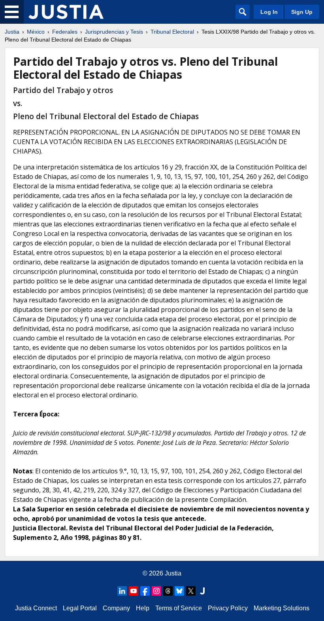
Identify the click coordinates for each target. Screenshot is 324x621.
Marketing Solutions (281, 608)
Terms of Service (178, 608)
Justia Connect (36, 608)
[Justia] (66, 12)
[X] (191, 591)
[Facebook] (145, 591)
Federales (64, 31)
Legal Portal (80, 608)
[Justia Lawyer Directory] (202, 591)
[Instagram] (156, 591)
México (36, 31)
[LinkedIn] (122, 591)
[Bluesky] (179, 591)
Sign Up (302, 12)
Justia (12, 31)
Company (116, 608)
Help (142, 608)
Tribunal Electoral (172, 31)
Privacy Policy (228, 608)
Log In (269, 12)
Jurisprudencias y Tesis (114, 31)
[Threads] (168, 591)
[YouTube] (133, 591)
